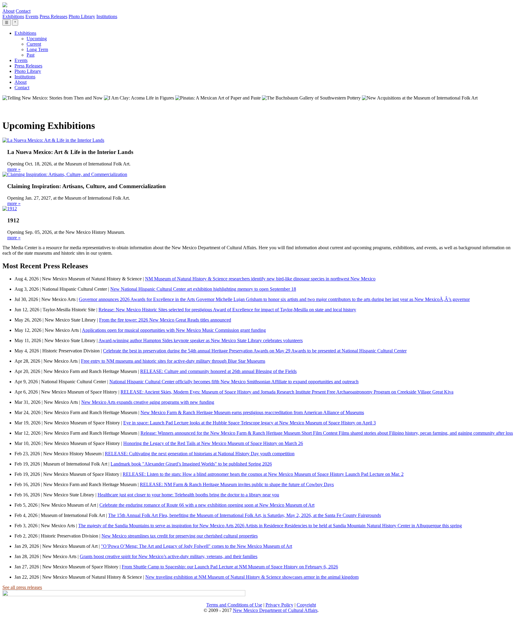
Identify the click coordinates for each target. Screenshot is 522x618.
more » (14, 169)
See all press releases (22, 587)
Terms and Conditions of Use (234, 604)
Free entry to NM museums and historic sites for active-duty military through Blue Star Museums (173, 361)
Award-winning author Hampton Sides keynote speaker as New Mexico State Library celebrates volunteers (200, 340)
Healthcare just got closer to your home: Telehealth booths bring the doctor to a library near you (188, 494)
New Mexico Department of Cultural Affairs (275, 610)
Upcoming (37, 38)
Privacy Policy (279, 604)
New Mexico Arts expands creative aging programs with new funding (147, 402)
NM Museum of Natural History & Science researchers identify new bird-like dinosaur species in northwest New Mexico (260, 278)
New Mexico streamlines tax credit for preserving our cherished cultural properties (180, 535)
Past (30, 54)
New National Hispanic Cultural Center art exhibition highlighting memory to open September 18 (203, 289)
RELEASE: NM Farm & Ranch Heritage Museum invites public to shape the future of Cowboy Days (237, 484)
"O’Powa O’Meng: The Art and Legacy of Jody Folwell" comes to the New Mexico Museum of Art (196, 546)
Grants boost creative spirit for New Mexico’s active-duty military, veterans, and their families (168, 556)
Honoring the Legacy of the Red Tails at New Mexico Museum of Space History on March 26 (213, 443)
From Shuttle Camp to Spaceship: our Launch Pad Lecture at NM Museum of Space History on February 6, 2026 (230, 566)
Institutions (106, 16)
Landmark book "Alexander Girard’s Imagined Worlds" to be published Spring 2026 (191, 463)
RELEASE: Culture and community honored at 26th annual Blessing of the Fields (218, 371)
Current (34, 44)
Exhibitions (13, 16)
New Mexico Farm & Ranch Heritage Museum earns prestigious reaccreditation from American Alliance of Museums (252, 412)
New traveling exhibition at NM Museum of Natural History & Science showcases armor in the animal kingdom (252, 577)
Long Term (37, 49)
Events (31, 16)
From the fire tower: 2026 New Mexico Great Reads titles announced (165, 319)
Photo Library (82, 16)
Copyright (306, 604)
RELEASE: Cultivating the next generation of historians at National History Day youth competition (200, 453)
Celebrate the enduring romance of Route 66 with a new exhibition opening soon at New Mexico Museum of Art (206, 505)
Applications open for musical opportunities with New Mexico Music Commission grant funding (174, 330)
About (8, 11)
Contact (23, 11)
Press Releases (53, 16)
